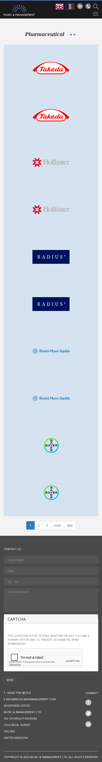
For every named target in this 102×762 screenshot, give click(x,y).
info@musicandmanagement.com (31, 699)
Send (10, 680)
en (59, 6)
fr (70, 6)
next (57, 525)
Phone (88, 6)
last (70, 525)
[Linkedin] (80, 6)
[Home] (19, 10)
